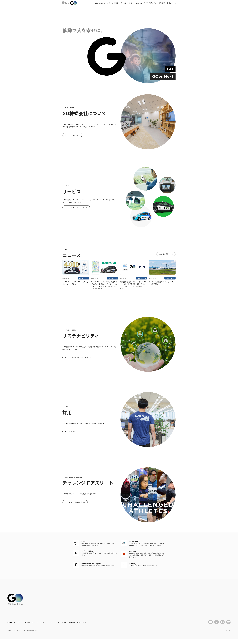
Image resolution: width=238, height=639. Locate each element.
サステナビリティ (150, 3)
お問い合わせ (171, 3)
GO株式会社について (102, 3)
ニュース (139, 3)
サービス (123, 3)
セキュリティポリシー (30, 630)
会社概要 (115, 3)
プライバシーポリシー (13, 630)
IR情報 (131, 3)
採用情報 (162, 3)
